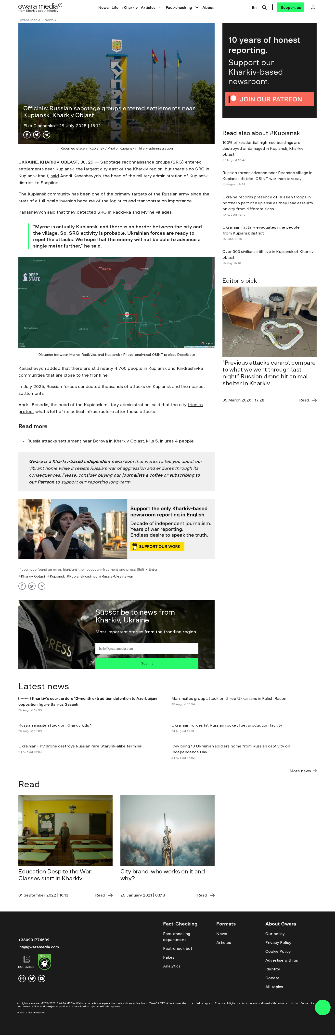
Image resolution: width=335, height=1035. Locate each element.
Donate (272, 978)
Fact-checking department (176, 936)
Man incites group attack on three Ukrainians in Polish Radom (229, 698)
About (208, 7)
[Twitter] (36, 134)
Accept (246, 1027)
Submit (147, 663)
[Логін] (313, 7)
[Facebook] (27, 134)
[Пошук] (264, 7)
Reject (273, 1027)
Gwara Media (29, 20)
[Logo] (40, 7)
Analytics (171, 966)
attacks (49, 441)
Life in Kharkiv (125, 7)
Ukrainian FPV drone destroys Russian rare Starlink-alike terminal (80, 746)
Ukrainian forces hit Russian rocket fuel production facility (227, 725)
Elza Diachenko (39, 126)
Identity (272, 969)
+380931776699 (34, 940)
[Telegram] (46, 134)
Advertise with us (281, 960)
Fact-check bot (177, 948)
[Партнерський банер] (269, 70)
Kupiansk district (83, 576)
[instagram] (22, 978)
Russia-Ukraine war (117, 576)
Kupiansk (57, 576)
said (55, 176)
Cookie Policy (278, 951)
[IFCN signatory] (44, 962)
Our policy (275, 934)
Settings (302, 1027)
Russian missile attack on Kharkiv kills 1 (55, 725)
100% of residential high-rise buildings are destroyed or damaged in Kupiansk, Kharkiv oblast (262, 148)
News (103, 7)
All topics (274, 987)
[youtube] (41, 978)
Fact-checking (179, 7)
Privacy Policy (278, 942)
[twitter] (32, 978)
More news (300, 771)
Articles (148, 7)
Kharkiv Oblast (33, 576)
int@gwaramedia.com (38, 947)
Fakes (168, 957)
